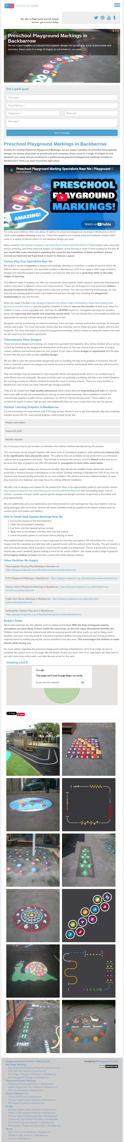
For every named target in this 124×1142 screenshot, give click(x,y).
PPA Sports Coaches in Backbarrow (26, 1103)
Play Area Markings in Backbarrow (25, 1090)
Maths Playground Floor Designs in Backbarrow (32, 1087)
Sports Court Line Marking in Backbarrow (29, 1132)
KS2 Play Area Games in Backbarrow (27, 1071)
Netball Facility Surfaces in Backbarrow (28, 1135)
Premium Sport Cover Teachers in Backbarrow (32, 1100)
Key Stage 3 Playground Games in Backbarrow (32, 1074)
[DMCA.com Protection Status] (108, 1066)
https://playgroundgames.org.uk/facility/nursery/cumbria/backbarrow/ (41, 570)
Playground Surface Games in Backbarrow (27, 1061)
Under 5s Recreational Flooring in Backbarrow (31, 1112)
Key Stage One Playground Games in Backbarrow (33, 1067)
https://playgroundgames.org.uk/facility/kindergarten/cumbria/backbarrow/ (43, 614)
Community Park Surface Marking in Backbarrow (33, 1119)
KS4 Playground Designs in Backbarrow (28, 1077)
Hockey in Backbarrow (19, 1138)
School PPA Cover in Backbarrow (25, 1096)
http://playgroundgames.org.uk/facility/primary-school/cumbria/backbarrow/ (42, 490)
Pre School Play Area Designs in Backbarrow (31, 1122)
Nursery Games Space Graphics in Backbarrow (32, 1109)
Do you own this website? (47, 682)
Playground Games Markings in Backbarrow (30, 1084)
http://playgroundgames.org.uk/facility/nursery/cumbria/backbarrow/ (54, 245)
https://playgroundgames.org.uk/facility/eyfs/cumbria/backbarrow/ (84, 578)
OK (82, 682)
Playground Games (108, 1061)
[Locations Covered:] (5, 5)
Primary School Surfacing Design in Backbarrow (32, 1116)
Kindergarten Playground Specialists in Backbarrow (34, 1125)
